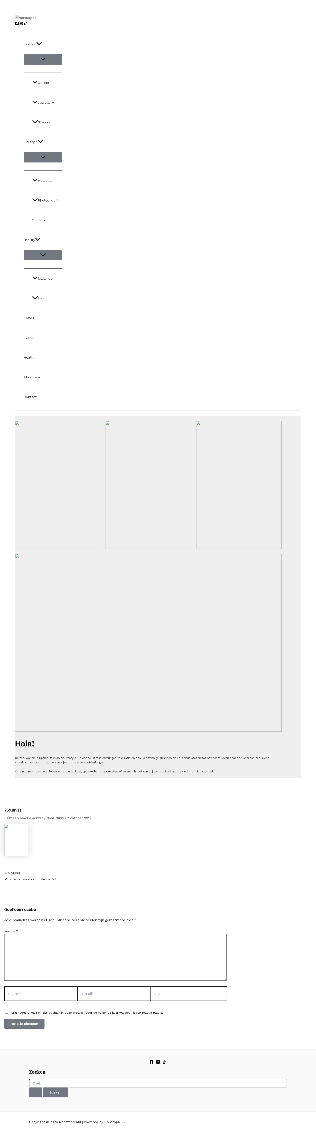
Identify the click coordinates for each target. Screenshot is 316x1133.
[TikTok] (26, 24)
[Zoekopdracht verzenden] (35, 1092)
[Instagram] (21, 24)
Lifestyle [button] (31, 142)
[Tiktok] (164, 1063)
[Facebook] (17, 24)
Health (29, 357)
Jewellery (46, 102)
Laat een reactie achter (23, 818)
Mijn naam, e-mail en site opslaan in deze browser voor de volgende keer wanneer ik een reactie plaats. (87, 1012)
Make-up (45, 278)
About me (32, 377)
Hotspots (45, 181)
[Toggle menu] (43, 59)
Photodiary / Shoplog (45, 210)
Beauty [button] (29, 240)
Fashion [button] (30, 44)
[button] (39, 44)
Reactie (11, 931)
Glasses (44, 122)
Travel (29, 318)
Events (29, 338)
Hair (41, 298)
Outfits (43, 83)
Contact (30, 397)
